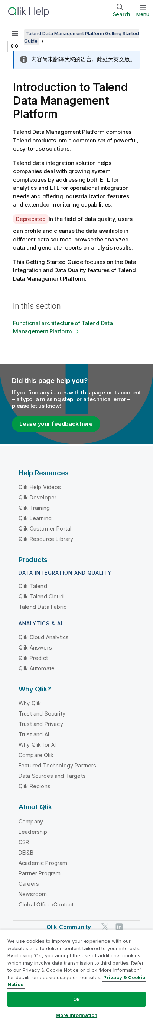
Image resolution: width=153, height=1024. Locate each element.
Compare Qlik (36, 755)
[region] (76, 976)
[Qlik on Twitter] (105, 926)
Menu (142, 14)
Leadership (33, 832)
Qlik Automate (37, 668)
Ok (76, 999)
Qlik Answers (35, 647)
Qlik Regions (35, 786)
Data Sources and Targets (52, 776)
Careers (29, 884)
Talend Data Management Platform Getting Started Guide (81, 37)
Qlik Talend (33, 586)
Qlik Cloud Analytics (44, 637)
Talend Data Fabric (42, 607)
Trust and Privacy (41, 724)
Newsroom (33, 894)
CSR (24, 842)
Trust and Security (42, 713)
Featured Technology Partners (57, 765)
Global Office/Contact (46, 904)
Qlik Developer (37, 497)
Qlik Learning (35, 518)
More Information (76, 1015)
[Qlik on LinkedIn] (119, 926)
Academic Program (43, 863)
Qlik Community (68, 927)
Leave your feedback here (56, 423)
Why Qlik (30, 703)
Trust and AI (34, 734)
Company (31, 821)
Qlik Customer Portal (45, 528)
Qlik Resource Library (46, 539)
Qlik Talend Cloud (41, 596)
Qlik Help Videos (40, 487)
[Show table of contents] (14, 33)
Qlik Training (34, 508)
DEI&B (26, 852)
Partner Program (40, 873)
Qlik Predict (33, 658)
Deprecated (31, 219)
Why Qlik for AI (37, 744)
